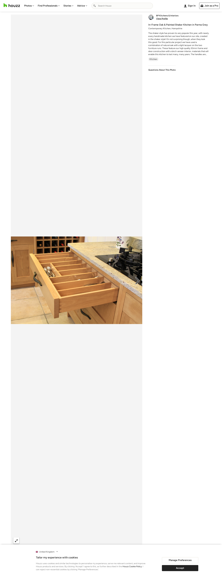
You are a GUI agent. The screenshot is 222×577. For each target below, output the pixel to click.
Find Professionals (47, 5)
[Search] (95, 6)
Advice (81, 5)
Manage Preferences (180, 560)
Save (86, 540)
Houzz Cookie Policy (132, 566)
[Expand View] (16, 540)
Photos (28, 5)
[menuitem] (29, 5)
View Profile (162, 19)
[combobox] (122, 6)
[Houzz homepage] (11, 5)
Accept (180, 568)
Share (71, 540)
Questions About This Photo (162, 70)
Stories (67, 5)
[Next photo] (137, 280)
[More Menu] (137, 541)
